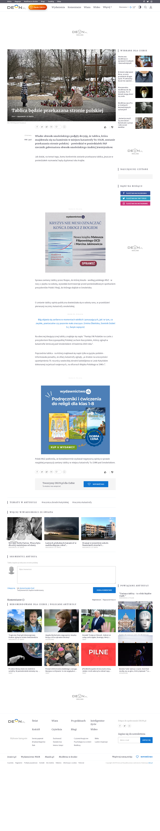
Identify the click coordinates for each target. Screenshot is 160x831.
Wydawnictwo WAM (30, 757)
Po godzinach (78, 720)
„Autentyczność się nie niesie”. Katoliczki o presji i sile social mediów (125, 122)
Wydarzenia (58, 7)
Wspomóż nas (98, 484)
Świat (13, 116)
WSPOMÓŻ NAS (147, 757)
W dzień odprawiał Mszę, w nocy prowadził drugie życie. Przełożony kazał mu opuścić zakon (125, 77)
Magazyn (18, 1)
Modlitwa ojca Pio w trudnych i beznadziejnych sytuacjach (125, 106)
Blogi (43, 1)
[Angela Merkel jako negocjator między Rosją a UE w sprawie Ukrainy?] (61, 620)
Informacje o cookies (70, 763)
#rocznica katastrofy (82, 502)
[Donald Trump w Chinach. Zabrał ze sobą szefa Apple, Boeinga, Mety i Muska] (98, 620)
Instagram (151, 1)
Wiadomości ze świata (25, 116)
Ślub (33, 745)
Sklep (59, 1)
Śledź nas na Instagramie (137, 203)
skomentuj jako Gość (27, 588)
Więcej (106, 7)
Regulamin (18, 763)
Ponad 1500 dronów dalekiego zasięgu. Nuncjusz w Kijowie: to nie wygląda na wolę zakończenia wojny (61, 671)
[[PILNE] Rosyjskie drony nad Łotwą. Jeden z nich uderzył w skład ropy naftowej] (98, 654)
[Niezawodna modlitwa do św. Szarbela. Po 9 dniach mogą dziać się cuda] (144, 92)
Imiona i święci (58, 745)
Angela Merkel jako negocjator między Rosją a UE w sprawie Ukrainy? (60, 636)
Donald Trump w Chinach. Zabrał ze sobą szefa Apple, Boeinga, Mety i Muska (96, 637)
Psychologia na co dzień (82, 742)
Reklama (58, 763)
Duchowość (57, 738)
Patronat (81, 763)
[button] (139, 7)
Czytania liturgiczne (81, 738)
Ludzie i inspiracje (101, 742)
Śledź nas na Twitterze (136, 198)
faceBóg (51, 1)
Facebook (144, 1)
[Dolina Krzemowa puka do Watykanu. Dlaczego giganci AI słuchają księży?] (135, 620)
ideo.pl (150, 763)
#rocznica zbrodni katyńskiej (55, 502)
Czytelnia (57, 729)
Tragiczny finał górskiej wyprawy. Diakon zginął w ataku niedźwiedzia (23, 636)
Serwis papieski (37, 738)
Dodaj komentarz (104, 590)
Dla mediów (50, 763)
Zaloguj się (11, 588)
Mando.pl (49, 757)
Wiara (87, 7)
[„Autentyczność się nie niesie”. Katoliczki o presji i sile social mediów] (144, 123)
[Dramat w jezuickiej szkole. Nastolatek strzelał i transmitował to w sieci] (98, 528)
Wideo (96, 7)
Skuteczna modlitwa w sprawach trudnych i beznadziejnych (125, 59)
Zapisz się (146, 740)
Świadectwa (57, 742)
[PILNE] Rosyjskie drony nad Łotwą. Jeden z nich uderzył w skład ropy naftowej (96, 671)
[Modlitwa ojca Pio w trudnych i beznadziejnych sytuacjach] (144, 107)
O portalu (10, 763)
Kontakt (41, 763)
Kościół (36, 729)
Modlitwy (77, 745)
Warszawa (123, 7)
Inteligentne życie (97, 722)
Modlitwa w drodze (31, 1)
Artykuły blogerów (38, 742)
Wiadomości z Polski (126, 598)
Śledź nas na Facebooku (136, 193)
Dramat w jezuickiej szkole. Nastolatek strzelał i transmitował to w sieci (95, 545)
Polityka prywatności (30, 763)
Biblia (9, 1)
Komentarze (74, 7)
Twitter (148, 1)
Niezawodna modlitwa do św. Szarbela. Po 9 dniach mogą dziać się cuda (125, 91)
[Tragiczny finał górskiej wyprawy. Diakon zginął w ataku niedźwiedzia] (24, 620)
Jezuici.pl (11, 757)
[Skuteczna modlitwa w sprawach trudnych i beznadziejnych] (144, 61)
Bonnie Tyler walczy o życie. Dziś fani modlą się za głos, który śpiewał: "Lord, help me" (135, 671)
